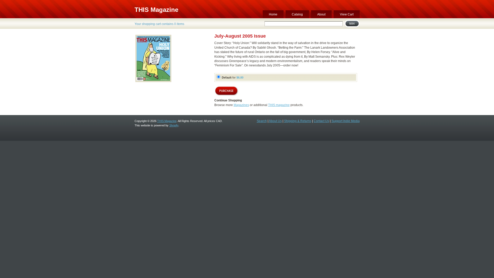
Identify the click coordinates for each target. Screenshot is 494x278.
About (321, 14)
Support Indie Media (345, 121)
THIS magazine (279, 105)
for (232, 77)
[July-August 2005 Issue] (153, 82)
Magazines (241, 105)
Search (262, 121)
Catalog (297, 14)
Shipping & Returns (297, 121)
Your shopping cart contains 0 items (159, 24)
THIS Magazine (156, 9)
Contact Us (321, 121)
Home (273, 14)
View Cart (347, 14)
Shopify (173, 125)
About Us (275, 121)
